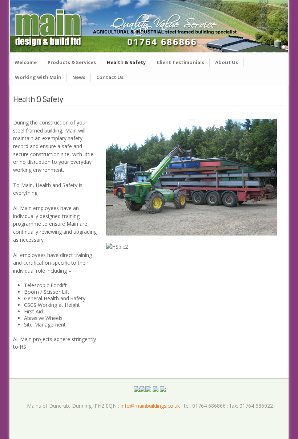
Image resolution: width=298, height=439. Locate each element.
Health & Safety (126, 62)
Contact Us (110, 77)
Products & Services (72, 62)
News (78, 77)
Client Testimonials (180, 62)
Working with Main (38, 77)
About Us (226, 62)
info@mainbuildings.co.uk (150, 405)
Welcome (26, 62)
